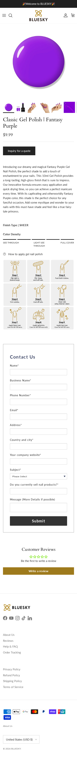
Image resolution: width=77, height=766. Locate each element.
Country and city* (21, 439)
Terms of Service (13, 687)
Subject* (15, 469)
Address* (16, 425)
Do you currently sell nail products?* (34, 484)
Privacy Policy (11, 669)
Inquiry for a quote (19, 150)
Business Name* (20, 380)
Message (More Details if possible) (32, 499)
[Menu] (4, 15)
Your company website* (25, 454)
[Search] (12, 15)
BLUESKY (16, 748)
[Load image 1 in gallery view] (38, 61)
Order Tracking (12, 652)
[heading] (38, 356)
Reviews (8, 640)
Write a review (38, 571)
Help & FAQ (10, 646)
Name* (14, 365)
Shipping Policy (12, 681)
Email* (14, 410)
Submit (38, 521)
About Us (9, 634)
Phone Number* (20, 395)
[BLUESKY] (38, 15)
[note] (38, 362)
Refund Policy (11, 675)
